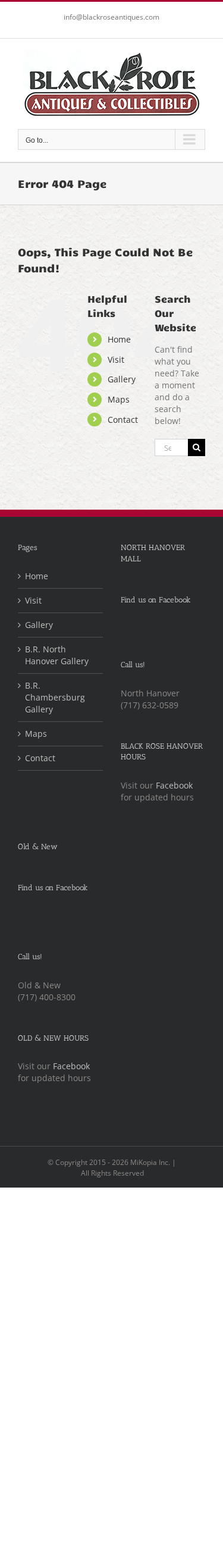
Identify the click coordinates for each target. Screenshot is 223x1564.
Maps (119, 399)
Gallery (122, 379)
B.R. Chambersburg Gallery (55, 697)
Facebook (174, 785)
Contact (123, 419)
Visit (116, 359)
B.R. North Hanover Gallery (57, 655)
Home (119, 339)
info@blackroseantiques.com (111, 17)
